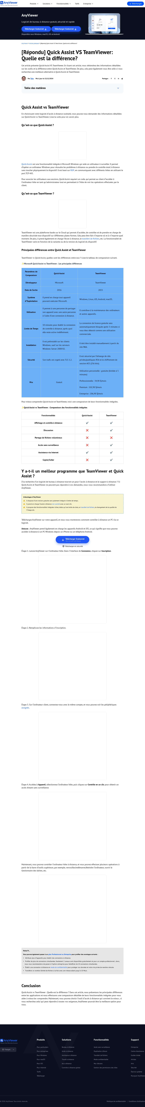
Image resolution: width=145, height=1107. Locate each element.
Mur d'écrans (98, 1063)
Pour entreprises (42, 1051)
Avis (132, 1063)
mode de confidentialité (59, 967)
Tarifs (77, 4)
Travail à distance (68, 1059)
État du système (136, 1072)
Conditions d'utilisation (137, 1101)
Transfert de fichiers (101, 1055)
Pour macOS (41, 1059)
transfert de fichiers (90, 238)
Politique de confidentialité (116, 1101)
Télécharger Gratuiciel (34, 29)
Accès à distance (67, 1051)
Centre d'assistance (137, 1051)
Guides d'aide (135, 1055)
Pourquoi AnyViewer (138, 1076)
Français (7, 1049)
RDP (72, 170)
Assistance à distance (69, 1055)
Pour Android (41, 1068)
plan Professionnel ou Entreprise (59, 954)
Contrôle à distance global (71, 1068)
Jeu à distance (66, 1063)
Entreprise (87, 4)
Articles (133, 1059)
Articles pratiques (34, 43)
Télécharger (136, 3)
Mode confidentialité (101, 1059)
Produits (33, 4)
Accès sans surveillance (102, 1047)
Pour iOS (40, 1063)
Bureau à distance (68, 1047)
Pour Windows (42, 1055)
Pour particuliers (42, 1047)
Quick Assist (27, 164)
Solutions (46, 4)
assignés (25, 707)
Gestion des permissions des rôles (105, 1068)
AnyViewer (25, 43)
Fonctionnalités (63, 4)
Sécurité (134, 1068)
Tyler (32, 79)
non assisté (56, 504)
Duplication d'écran (100, 1051)
